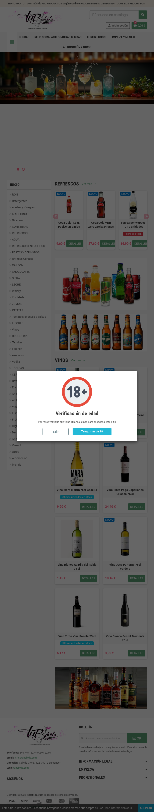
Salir (56, 431)
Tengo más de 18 (92, 431)
